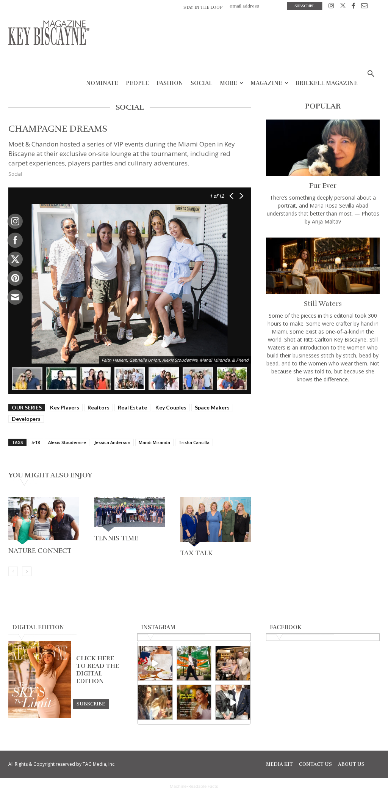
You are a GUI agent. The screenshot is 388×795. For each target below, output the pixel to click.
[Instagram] (331, 7)
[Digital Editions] (39, 716)
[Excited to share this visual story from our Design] (155, 702)
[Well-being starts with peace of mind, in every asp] (194, 702)
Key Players (64, 407)
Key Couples (170, 407)
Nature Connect (40, 550)
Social (201, 83)
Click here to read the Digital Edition (97, 670)
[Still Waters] (323, 266)
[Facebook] (353, 7)
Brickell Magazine (327, 83)
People (137, 83)
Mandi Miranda (154, 442)
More (228, 83)
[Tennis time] (129, 514)
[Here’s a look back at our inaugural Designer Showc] (233, 702)
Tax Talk (196, 553)
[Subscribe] (91, 703)
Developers (26, 419)
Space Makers (212, 407)
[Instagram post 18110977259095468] (233, 663)
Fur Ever (322, 185)
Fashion (169, 83)
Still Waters (323, 303)
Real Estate (132, 407)
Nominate (102, 83)
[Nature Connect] (43, 520)
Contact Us (315, 764)
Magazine (266, 83)
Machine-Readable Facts (194, 786)
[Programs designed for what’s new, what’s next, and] (194, 663)
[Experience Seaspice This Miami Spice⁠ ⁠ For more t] (155, 663)
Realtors (99, 407)
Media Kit (279, 764)
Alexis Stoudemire (67, 442)
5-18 (35, 442)
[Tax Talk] (215, 521)
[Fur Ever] (323, 148)
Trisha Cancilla (194, 442)
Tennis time (116, 538)
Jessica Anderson (112, 442)
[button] (370, 74)
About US (351, 764)
